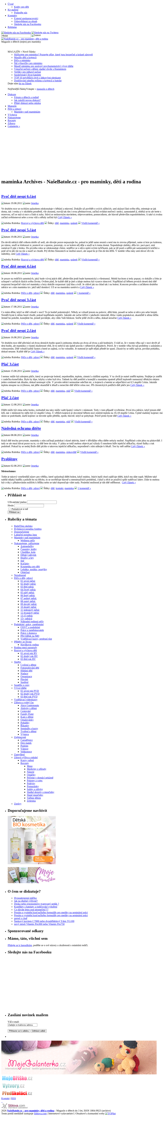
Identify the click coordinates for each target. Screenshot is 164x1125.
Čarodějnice (26, 740)
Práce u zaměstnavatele (32, 630)
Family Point (26, 714)
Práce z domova (28, 633)
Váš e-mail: (13, 1021)
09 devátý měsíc (28, 604)
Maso (30, 766)
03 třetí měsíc (27, 586)
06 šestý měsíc (27, 595)
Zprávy (17, 803)
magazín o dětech (45, 89)
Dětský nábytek (28, 555)
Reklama (12, 27)
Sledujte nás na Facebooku (27, 24)
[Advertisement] (82, 152)
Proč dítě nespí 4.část (18, 266)
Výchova (12, 114)
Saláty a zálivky (35, 789)
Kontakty (12, 15)
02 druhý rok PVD (30, 693)
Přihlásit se (14, 512)
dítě (57, 223)
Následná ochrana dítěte (21, 428)
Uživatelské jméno (17, 502)
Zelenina (31, 800)
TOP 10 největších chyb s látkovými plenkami (37, 77)
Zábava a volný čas (24, 702)
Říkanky (24, 725)
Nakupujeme (14, 117)
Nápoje (30, 772)
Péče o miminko (22, 60)
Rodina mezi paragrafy (25, 647)
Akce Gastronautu (29, 705)
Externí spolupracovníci (26, 18)
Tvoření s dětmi (28, 731)
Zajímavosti (20, 737)
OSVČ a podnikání (30, 627)
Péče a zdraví (14, 109)
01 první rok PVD (29, 691)
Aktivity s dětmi (28, 708)
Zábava (11, 123)
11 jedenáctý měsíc (30, 610)
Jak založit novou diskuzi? (27, 100)
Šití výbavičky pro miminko (28, 63)
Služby (17, 662)
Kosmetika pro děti (30, 566)
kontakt (59, 488)
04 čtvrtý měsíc (28, 589)
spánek (74, 223)
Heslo (11, 505)
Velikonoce (26, 751)
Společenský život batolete (27, 74)
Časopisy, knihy (28, 549)
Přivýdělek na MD (29, 636)
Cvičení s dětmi (28, 664)
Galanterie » (14, 126)
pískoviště (71, 452)
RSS (13, 1098)
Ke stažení (13, 9)
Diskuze (12, 94)
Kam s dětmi (26, 717)
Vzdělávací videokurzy (25, 699)
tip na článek (25, 83)
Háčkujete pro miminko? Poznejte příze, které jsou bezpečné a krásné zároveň (53, 54)
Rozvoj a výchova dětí (32, 223)
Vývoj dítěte (20, 688)
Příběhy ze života (23, 641)
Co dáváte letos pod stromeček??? (31, 909)
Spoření (24, 682)
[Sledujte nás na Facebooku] (16, 32)
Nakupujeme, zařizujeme (26, 543)
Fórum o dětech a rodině (26, 97)
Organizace (26, 676)
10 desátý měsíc (28, 607)
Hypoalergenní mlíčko (25, 898)
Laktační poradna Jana (25, 534)
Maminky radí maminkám (27, 111)
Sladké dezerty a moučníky (40, 792)
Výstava (24, 734)
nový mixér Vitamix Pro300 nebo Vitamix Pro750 (39, 924)
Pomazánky (33, 786)
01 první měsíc (27, 581)
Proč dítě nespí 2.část (18, 330)
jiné (22, 560)
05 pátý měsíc (27, 592)
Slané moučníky (35, 795)
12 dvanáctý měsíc (29, 612)
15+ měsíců (26, 618)
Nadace (24, 673)
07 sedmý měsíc (28, 598)
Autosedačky (27, 546)
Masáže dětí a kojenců (25, 57)
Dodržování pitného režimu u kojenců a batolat (38, 80)
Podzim (24, 745)
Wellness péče (27, 540)
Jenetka (35, 203)
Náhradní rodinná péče (32, 621)
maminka (64, 223)
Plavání (24, 679)
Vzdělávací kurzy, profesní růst (36, 638)
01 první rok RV (28, 653)
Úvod (10, 4)
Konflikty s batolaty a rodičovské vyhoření (35, 906)
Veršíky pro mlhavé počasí (27, 72)
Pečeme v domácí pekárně (40, 777)
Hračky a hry (27, 557)
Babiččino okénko (23, 526)
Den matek (26, 743)
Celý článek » (65, 217)
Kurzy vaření (27, 760)
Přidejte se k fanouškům (20, 945)
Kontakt (5, 1098)
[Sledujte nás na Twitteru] (45, 32)
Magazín (12, 106)
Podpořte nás (20, 12)
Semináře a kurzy (29, 728)
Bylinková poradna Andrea (27, 529)
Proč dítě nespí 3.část (18, 300)
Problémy (9, 459)
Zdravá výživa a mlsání (26, 757)
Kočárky (24, 563)
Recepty (12, 120)
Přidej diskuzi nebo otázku (27, 103)
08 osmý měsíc (28, 601)
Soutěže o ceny (21, 685)
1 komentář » (83, 293)
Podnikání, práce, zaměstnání (29, 624)
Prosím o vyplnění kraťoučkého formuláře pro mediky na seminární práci (51, 912)
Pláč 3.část (10, 364)
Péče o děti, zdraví (30, 293)
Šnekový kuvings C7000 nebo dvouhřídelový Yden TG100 (44, 921)
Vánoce (24, 748)
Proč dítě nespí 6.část (18, 196)
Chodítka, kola (27, 552)
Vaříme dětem (34, 798)
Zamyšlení (19, 754)
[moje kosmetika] (32, 882)
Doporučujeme (21, 531)
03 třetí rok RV (28, 659)
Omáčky (31, 774)
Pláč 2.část (10, 398)
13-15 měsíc (26, 615)
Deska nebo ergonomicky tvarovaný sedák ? (36, 903)
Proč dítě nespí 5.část (18, 230)
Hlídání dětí (26, 670)
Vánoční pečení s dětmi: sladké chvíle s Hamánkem (40, 69)
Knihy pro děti (21, 6)
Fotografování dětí (29, 667)
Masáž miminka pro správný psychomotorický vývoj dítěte (43, 66)
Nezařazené (20, 575)
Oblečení (25, 572)
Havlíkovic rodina (29, 644)
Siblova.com (40, 1113)
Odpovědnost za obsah (25, 21)
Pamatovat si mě (20, 509)
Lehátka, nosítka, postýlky (33, 569)
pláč (68, 391)
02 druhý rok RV (29, 656)
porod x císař (20, 918)
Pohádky (24, 722)
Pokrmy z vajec (35, 780)
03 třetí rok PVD (28, 696)
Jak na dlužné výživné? (26, 901)
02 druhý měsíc (28, 584)
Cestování (25, 711)
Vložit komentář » (90, 223)
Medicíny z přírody (36, 769)
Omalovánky (27, 719)
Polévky (31, 783)
